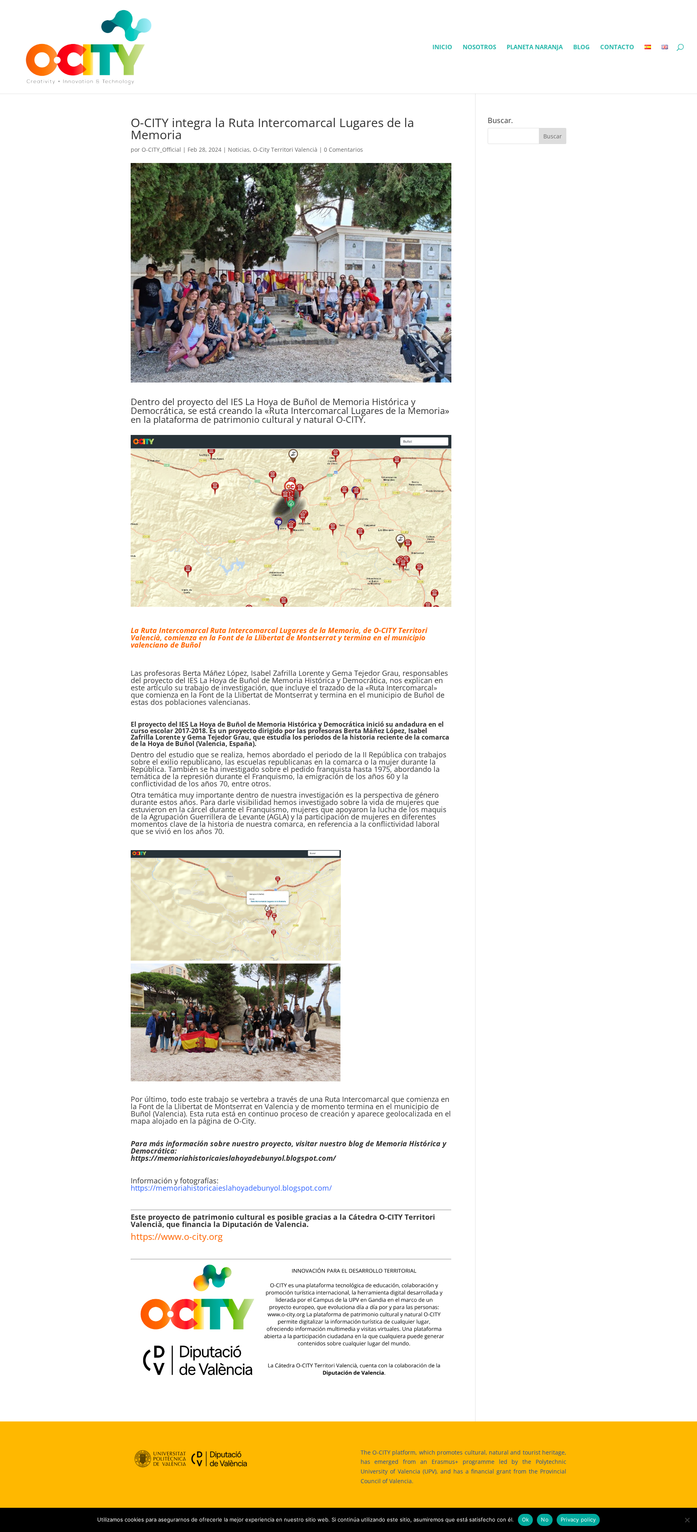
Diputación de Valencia (264, 1224)
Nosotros (479, 47)
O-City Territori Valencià (285, 149)
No (545, 1519)
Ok (525, 1519)
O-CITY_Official (161, 149)
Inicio (442, 47)
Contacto (617, 47)
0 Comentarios (343, 149)
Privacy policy (578, 1519)
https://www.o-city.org (177, 1236)
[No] (687, 1520)
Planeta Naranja (535, 47)
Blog (581, 47)
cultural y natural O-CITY (312, 419)
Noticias (239, 149)
